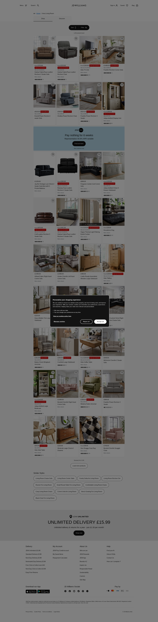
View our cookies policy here (62, 317)
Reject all (86, 322)
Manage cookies (59, 322)
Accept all (100, 322)
